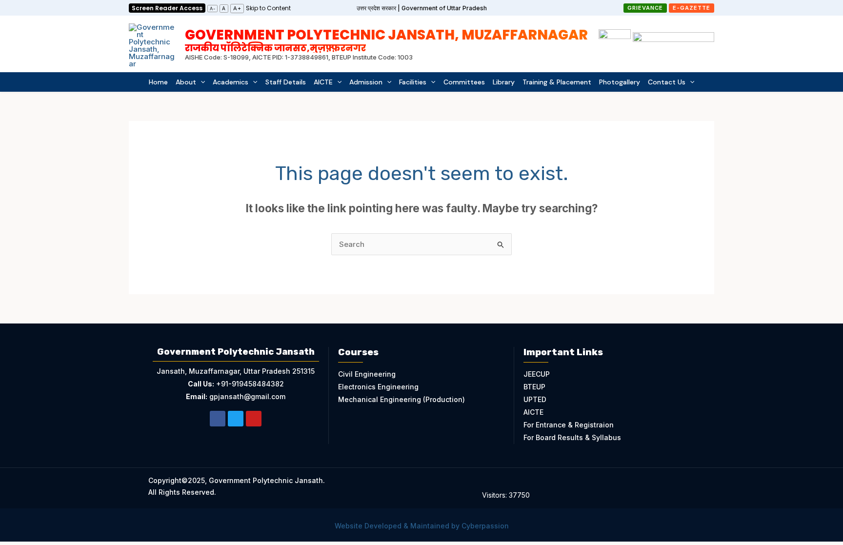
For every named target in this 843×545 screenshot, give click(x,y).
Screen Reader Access (167, 8)
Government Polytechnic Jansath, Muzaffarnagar (386, 39)
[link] (268, 7)
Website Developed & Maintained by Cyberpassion (422, 526)
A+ (237, 8)
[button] (645, 8)
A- (213, 8)
